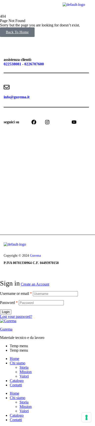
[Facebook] (34, 122)
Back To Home (17, 32)
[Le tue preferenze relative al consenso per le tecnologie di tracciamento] (86, 417)
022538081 (12, 64)
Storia (23, 367)
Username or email (16, 293)
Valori (24, 376)
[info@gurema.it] (7, 87)
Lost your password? (16, 316)
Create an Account (35, 284)
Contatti (16, 385)
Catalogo (17, 381)
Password (9, 302)
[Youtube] (74, 122)
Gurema (35, 255)
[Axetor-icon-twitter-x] (61, 122)
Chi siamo (17, 363)
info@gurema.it (16, 97)
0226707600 (34, 64)
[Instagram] (47, 122)
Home (14, 359)
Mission (25, 372)
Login (6, 312)
